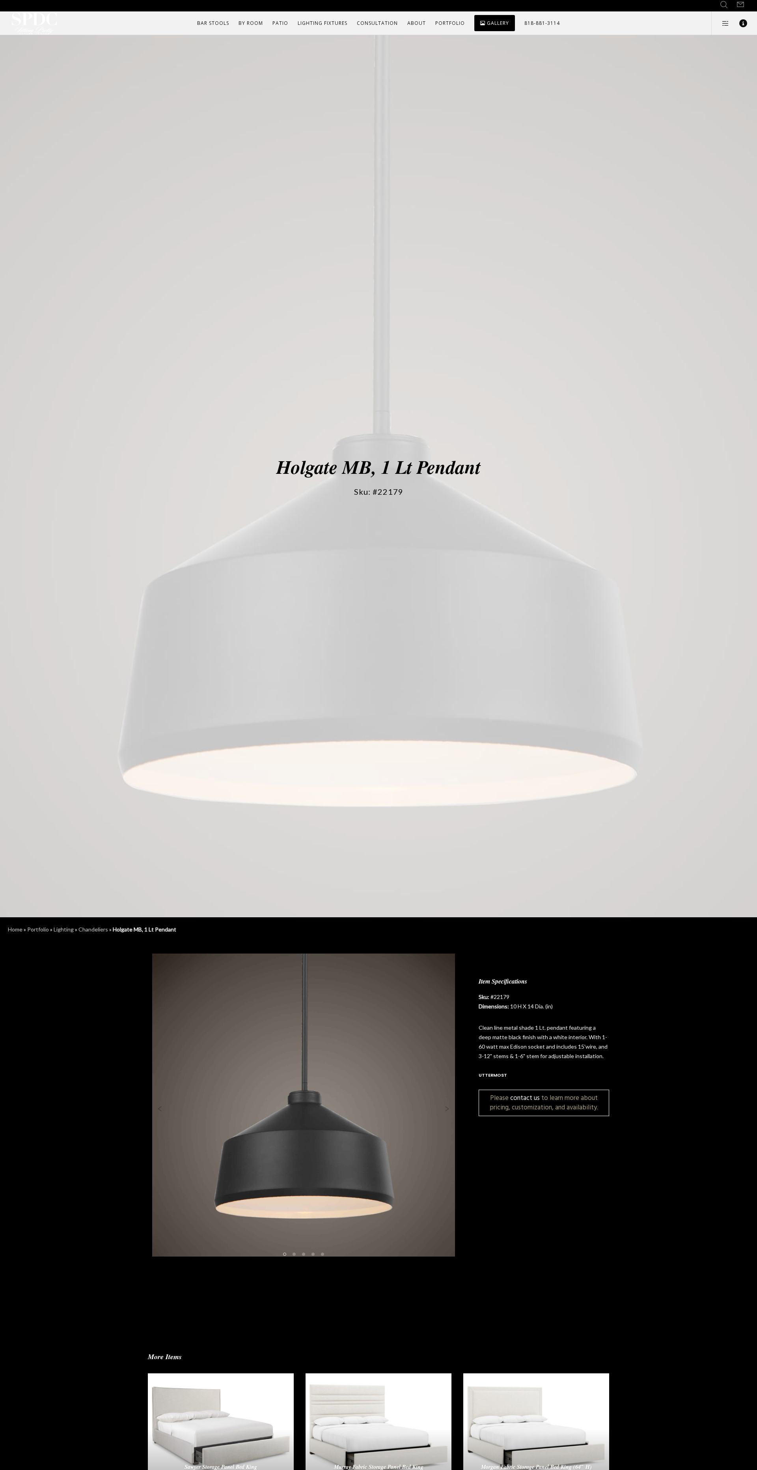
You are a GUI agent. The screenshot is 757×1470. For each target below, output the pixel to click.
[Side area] (720, 23)
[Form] (740, 4)
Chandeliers (93, 929)
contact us (525, 1097)
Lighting (64, 929)
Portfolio (38, 929)
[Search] (724, 4)
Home (15, 929)
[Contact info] (738, 23)
